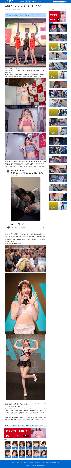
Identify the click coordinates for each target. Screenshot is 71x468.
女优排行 (40, 1)
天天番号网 (54, 9)
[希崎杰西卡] (22, 452)
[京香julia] (29, 452)
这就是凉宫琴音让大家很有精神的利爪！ (36, 425)
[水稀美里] (43, 452)
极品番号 (28, 1)
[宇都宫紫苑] (8, 452)
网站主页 (22, 1)
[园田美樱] (15, 452)
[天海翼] (36, 452)
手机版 (65, 9)
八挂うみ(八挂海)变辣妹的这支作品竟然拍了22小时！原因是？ (16, 425)
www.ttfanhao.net (17, 9)
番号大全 (34, 1)
